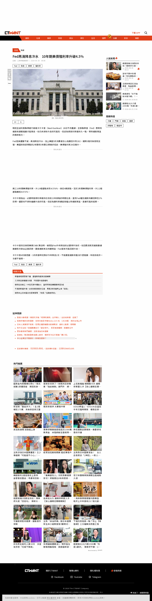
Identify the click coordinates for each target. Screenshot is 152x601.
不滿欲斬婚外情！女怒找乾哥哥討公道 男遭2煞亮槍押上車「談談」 (42, 288)
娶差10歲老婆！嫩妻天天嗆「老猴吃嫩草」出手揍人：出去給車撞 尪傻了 (47, 317)
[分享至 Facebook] (9, 74)
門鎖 (116, 121)
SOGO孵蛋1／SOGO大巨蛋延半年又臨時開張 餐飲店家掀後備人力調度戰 (87, 408)
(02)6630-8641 (37, 348)
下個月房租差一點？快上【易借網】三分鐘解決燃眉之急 (87, 522)
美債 (30, 66)
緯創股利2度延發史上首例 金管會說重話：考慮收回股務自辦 (27, 477)
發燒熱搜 (117, 570)
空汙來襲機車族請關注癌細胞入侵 (87, 477)
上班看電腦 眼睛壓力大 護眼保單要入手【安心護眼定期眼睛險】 (87, 385)
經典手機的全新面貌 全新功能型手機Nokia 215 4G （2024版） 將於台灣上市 (49, 320)
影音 (126, 38)
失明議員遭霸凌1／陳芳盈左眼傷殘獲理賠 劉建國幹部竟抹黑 (57, 545)
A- (21, 122)
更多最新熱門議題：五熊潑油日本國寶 (32, 331)
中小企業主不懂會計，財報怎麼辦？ (31, 338)
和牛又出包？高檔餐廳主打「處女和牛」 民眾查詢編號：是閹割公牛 (45, 327)
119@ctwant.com (66, 348)
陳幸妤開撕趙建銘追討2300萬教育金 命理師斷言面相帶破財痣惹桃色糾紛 (57, 431)
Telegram (96, 577)
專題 (137, 38)
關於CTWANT (52, 570)
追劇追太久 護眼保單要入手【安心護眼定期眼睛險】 (56, 500)
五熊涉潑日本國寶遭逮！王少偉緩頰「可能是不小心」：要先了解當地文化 (27, 454)
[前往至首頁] (13, 32)
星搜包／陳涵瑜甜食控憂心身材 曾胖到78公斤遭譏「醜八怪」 (43, 334)
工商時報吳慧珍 (22, 61)
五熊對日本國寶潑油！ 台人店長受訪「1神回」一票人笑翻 (87, 454)
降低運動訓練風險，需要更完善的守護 (87, 431)
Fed (15, 66)
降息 (22, 66)
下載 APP (136, 33)
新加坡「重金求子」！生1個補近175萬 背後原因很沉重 (27, 408)
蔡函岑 (119, 125)
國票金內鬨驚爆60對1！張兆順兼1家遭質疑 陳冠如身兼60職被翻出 (27, 385)
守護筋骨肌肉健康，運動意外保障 (27, 522)
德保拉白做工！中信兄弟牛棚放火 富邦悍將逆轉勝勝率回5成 (39, 284)
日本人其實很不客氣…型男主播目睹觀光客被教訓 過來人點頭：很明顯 (46, 324)
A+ (15, 122)
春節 (131, 121)
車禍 (124, 121)
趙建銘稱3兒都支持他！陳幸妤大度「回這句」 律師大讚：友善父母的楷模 (26, 500)
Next (9, 83)
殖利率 (38, 66)
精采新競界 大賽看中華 (54, 406)
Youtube (78, 577)
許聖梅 (110, 125)
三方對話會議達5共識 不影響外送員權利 (31, 280)
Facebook (59, 577)
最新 (27, 38)
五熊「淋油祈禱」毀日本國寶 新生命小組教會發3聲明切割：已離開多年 (57, 522)
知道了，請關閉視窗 (141, 592)
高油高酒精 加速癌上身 (24, 429)
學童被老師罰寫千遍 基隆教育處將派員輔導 (32, 276)
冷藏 (109, 121)
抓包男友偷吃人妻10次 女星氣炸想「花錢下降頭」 (27, 545)
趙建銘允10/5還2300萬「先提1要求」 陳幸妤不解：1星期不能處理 (86, 545)
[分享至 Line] (9, 71)
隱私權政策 (52, 597)
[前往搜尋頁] (146, 33)
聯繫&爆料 (74, 570)
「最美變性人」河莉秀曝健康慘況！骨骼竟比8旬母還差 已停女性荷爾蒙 (57, 477)
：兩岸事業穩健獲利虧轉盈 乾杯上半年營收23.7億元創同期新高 (87, 500)
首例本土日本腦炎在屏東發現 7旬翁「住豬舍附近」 (36, 292)
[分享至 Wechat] (9, 78)
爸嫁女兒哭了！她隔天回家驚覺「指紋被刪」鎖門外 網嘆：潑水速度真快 (57, 385)
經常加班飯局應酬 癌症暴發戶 (57, 452)
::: (15, 41)
